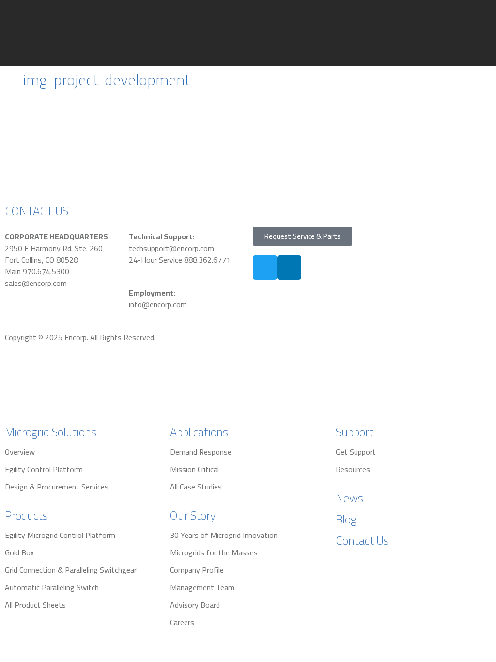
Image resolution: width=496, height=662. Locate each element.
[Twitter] (265, 267)
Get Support (356, 451)
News (349, 498)
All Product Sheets (35, 605)
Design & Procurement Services (56, 486)
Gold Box (19, 552)
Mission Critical (194, 469)
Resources (353, 469)
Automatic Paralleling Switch (52, 587)
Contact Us (362, 541)
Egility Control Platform (44, 469)
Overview (20, 451)
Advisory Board (195, 605)
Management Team (202, 587)
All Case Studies (196, 486)
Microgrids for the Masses (214, 552)
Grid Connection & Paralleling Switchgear (71, 570)
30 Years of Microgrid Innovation (224, 535)
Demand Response (201, 451)
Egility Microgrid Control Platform (60, 535)
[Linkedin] (289, 267)
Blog (346, 519)
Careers (182, 622)
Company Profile (197, 570)
